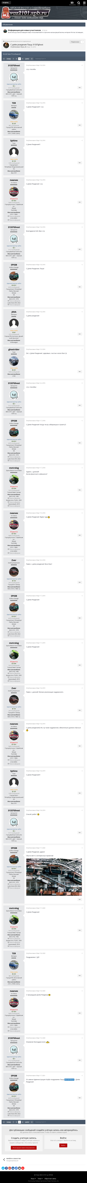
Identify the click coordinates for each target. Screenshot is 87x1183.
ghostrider (13, 349)
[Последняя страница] (31, 58)
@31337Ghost (69, 1079)
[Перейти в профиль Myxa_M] (6, 45)
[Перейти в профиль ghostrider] (14, 361)
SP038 (14, 264)
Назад (9, 59)
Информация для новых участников (24, 30)
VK (14, 295)
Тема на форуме (14, 216)
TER (14, 103)
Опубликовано (35, 65)
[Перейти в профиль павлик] (14, 191)
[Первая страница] (3, 58)
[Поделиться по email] (19, 1168)
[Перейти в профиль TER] (14, 114)
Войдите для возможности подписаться (18, 41)
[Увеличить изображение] (54, 877)
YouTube (14, 210)
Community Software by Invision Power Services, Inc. (43, 1181)
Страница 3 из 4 (40, 58)
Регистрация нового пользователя (24, 1148)
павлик (14, 180)
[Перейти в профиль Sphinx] (14, 152)
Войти (63, 1145)
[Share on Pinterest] (22, 1168)
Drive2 (14, 208)
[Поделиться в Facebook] (6, 1168)
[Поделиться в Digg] (12, 1168)
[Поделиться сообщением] (82, 65)
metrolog (14, 467)
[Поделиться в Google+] (9, 1168)
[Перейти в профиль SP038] (5, 31)
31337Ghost (14, 65)
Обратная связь (50, 1179)
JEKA (14, 311)
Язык (33, 1179)
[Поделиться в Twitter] (3, 1168)
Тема (40, 1179)
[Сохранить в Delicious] (16, 1168)
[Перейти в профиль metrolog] (14, 479)
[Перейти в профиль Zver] (14, 572)
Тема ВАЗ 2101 (41, 1175)
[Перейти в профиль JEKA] (14, 323)
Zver (14, 560)
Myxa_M (23, 47)
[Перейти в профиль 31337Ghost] (14, 77)
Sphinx (14, 140)
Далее (27, 59)
